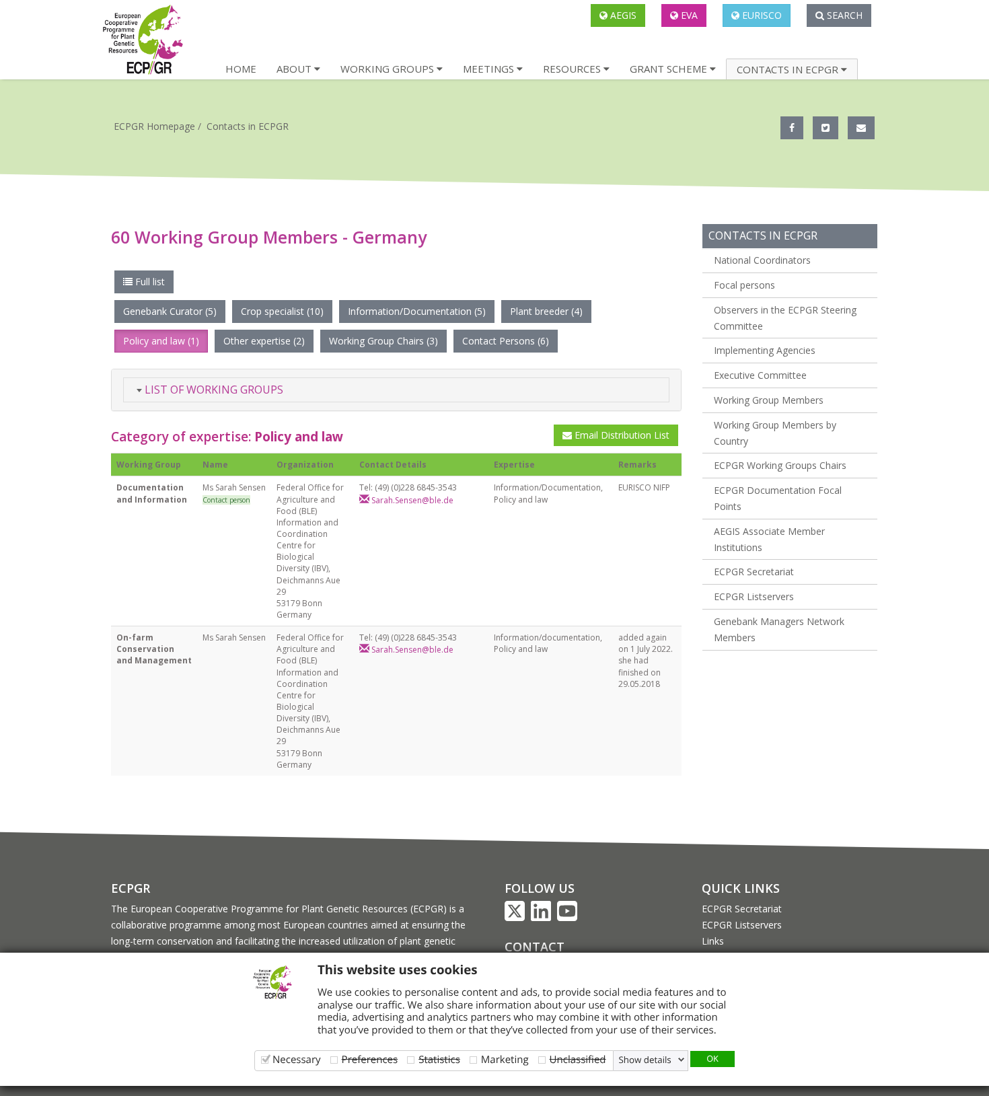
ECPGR (130, 888)
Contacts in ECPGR (248, 126)
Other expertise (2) (264, 340)
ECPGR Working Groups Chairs (780, 465)
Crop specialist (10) (282, 311)
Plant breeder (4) (546, 311)
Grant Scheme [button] (670, 68)
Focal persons (744, 285)
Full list (149, 281)
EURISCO (760, 15)
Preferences (370, 1059)
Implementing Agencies (764, 350)
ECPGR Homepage (154, 126)
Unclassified (578, 1059)
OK (712, 1058)
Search (843, 15)
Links (713, 941)
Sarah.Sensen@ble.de (411, 500)
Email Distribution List (620, 435)
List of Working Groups (212, 389)
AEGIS (622, 15)
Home (240, 68)
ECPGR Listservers (754, 596)
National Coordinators (762, 260)
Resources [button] (573, 68)
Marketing (505, 1059)
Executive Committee (760, 375)
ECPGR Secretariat (754, 571)
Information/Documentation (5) (417, 311)
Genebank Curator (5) (170, 311)
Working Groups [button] (388, 68)
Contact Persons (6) (505, 340)
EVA (688, 15)
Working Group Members (768, 400)
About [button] (295, 68)
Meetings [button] (490, 68)
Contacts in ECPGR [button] (789, 69)
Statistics (439, 1059)
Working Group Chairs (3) (383, 340)
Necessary (296, 1059)
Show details (645, 1059)
